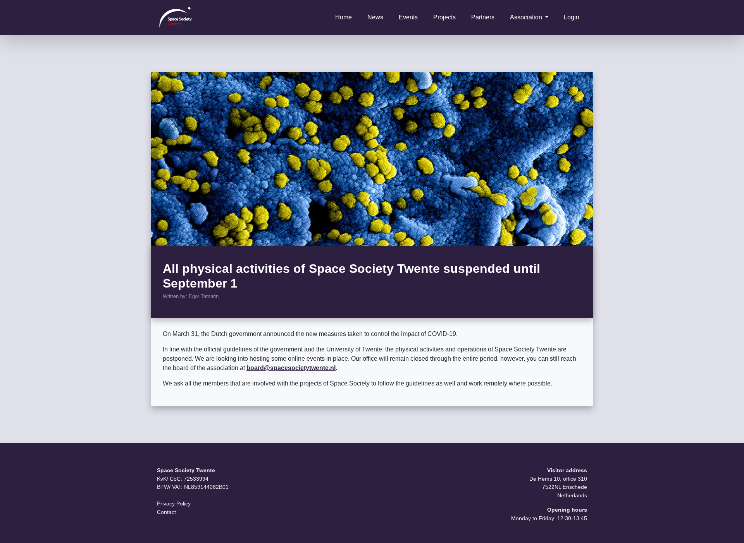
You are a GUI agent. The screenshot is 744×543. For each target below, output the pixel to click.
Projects (444, 17)
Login (571, 17)
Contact (166, 512)
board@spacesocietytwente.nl (291, 368)
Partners (482, 17)
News (375, 17)
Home (343, 17)
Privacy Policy (174, 503)
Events (408, 17)
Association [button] (527, 17)
